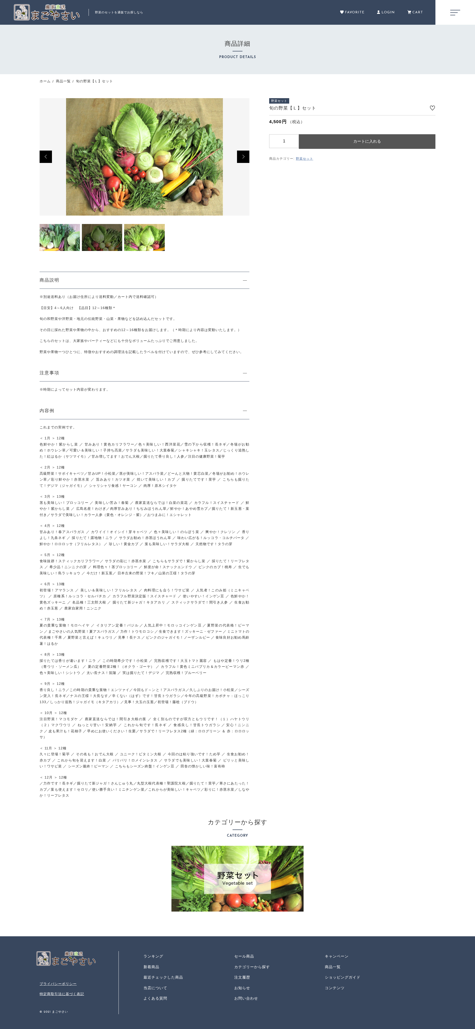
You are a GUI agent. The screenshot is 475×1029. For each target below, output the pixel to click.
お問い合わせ (246, 998)
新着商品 (151, 967)
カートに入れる (367, 141)
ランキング (153, 956)
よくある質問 (155, 998)
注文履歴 (242, 977)
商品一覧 (333, 967)
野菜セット (304, 159)
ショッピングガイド (342, 977)
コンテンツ (335, 988)
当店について (155, 988)
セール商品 (244, 956)
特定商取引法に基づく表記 (62, 994)
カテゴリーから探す (252, 967)
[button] (46, 157)
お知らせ (242, 988)
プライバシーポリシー (58, 984)
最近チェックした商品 (163, 977)
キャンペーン (337, 956)
